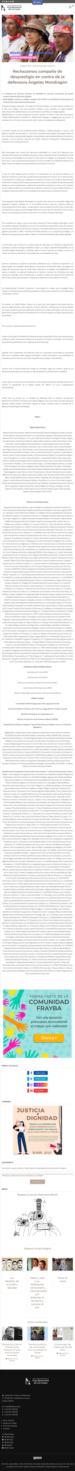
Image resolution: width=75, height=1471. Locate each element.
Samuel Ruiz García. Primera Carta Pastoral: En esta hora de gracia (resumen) (12, 1350)
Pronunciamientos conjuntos (44, 66)
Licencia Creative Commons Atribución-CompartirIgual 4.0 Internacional (42, 1467)
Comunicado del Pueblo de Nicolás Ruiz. (63, 1347)
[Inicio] (11, 7)
